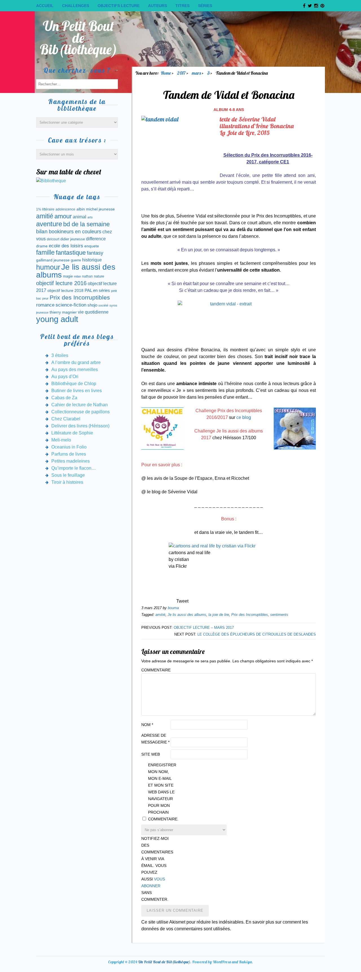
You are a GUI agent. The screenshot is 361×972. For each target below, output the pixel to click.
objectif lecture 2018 (65, 290)
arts (90, 217)
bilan (42, 231)
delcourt (53, 239)
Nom (147, 724)
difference (96, 238)
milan (77, 276)
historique (92, 260)
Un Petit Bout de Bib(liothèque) (78, 37)
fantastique (71, 252)
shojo (92, 305)
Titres (182, 5)
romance (45, 305)
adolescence (65, 209)
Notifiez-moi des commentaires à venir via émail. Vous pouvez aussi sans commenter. (155, 869)
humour (48, 267)
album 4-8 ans (228, 109)
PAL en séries (97, 290)
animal (79, 216)
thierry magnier (63, 312)
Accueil (45, 5)
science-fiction (71, 305)
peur (45, 298)
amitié (160, 615)
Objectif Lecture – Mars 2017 (204, 627)
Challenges (75, 5)
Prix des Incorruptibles (249, 615)
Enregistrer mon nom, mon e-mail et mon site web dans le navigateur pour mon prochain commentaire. (162, 792)
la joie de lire (218, 615)
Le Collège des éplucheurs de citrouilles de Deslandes (256, 634)
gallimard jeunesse (53, 260)
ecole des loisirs (66, 245)
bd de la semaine (86, 224)
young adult (57, 319)
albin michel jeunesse (95, 209)
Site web (150, 754)
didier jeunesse (72, 239)
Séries (205, 5)
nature (99, 276)
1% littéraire (45, 209)
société (103, 305)
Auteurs (157, 5)
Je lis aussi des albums (187, 615)
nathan (87, 276)
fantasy (95, 253)
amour (63, 216)
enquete (91, 246)
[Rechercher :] (77, 83)
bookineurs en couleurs (75, 231)
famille (45, 252)
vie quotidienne (93, 312)
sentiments (279, 615)
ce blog (243, 417)
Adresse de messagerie (155, 738)
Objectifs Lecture (119, 5)
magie (68, 276)
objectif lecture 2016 (61, 283)
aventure (49, 224)
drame (42, 246)
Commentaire (155, 670)
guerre (76, 260)
